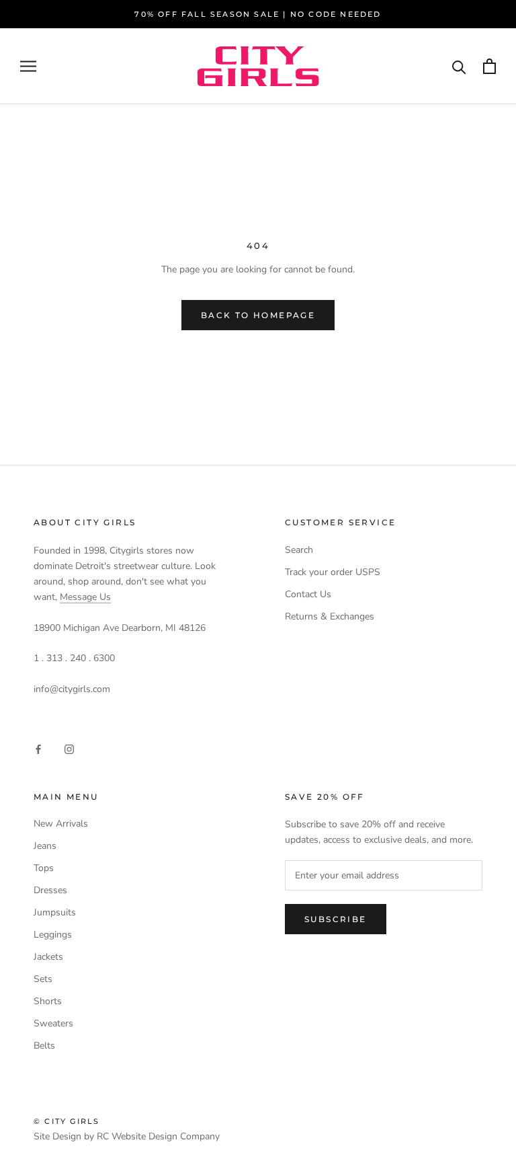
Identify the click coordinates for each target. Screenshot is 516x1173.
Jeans (45, 845)
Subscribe (335, 919)
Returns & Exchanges (329, 616)
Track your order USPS (332, 572)
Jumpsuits (55, 912)
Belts (44, 1045)
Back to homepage (258, 315)
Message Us (85, 597)
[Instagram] (69, 748)
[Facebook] (38, 748)
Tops (44, 868)
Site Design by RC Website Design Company (127, 1136)
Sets (43, 979)
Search (299, 549)
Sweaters (53, 1023)
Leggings (53, 934)
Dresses (50, 890)
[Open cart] (489, 66)
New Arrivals (61, 823)
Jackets (48, 956)
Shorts (48, 1001)
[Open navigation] (28, 66)
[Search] (459, 66)
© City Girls (66, 1121)
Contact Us (308, 594)
